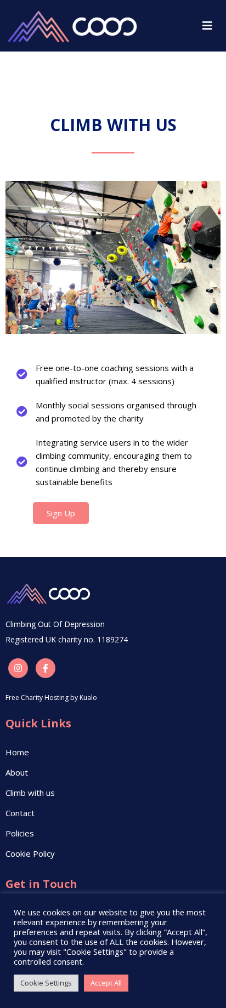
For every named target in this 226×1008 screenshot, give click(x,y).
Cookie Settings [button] (46, 983)
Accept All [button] (106, 983)
